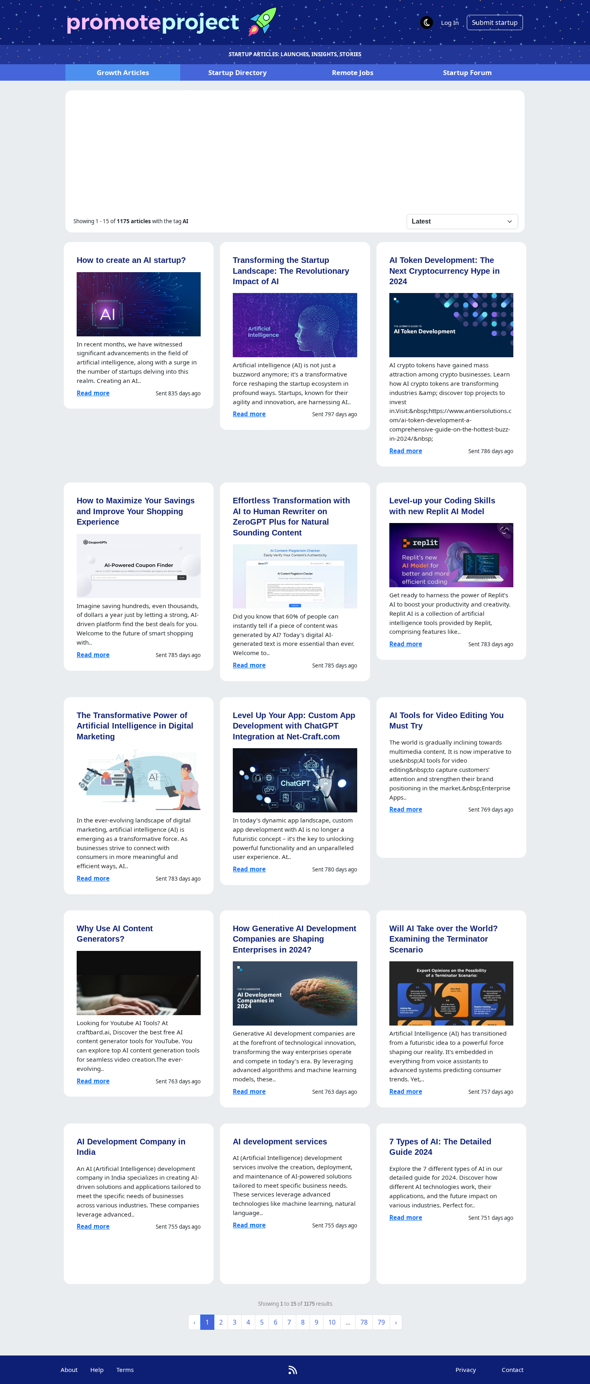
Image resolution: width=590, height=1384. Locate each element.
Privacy (466, 1370)
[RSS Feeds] (293, 1369)
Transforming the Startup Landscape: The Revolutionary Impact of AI (291, 270)
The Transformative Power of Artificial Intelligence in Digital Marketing (135, 725)
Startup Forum (467, 72)
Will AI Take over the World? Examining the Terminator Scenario (443, 939)
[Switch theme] (426, 22)
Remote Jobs (352, 72)
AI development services (280, 1141)
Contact (512, 1370)
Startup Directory (237, 72)
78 (364, 1322)
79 (381, 1322)
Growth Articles (123, 72)
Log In (450, 22)
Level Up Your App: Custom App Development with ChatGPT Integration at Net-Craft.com (294, 725)
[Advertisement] (295, 154)
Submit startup (495, 22)
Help (97, 1370)
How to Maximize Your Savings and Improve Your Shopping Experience (136, 511)
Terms (125, 1370)
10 (332, 1322)
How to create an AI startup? (131, 260)
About (69, 1370)
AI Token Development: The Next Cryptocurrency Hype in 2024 (444, 270)
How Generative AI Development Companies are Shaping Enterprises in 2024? (294, 939)
